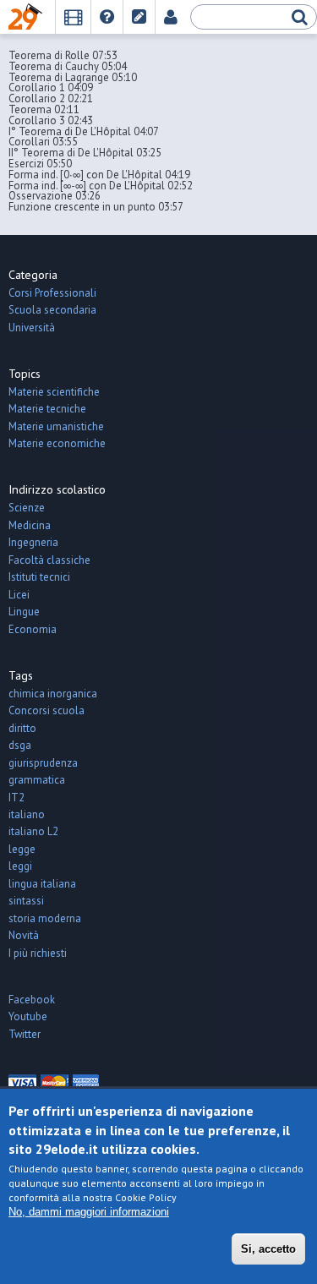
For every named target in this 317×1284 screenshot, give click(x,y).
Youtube (27, 1016)
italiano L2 (33, 831)
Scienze (26, 507)
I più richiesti (37, 953)
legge (22, 849)
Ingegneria (33, 542)
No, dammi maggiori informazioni (88, 1211)
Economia (32, 629)
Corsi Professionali (52, 293)
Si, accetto (268, 1249)
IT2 (16, 797)
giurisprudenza (43, 763)
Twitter (24, 1034)
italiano (26, 814)
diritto (22, 728)
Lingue (24, 611)
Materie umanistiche (56, 426)
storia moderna (44, 918)
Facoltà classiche (49, 560)
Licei (19, 594)
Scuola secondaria (52, 310)
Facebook (31, 999)
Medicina (29, 525)
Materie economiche (57, 443)
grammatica (36, 780)
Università (31, 327)
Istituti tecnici (39, 577)
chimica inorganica (52, 693)
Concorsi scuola (46, 710)
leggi (20, 866)
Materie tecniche (47, 409)
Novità (23, 935)
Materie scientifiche (54, 392)
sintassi (26, 900)
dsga (19, 745)
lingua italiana (42, 884)
